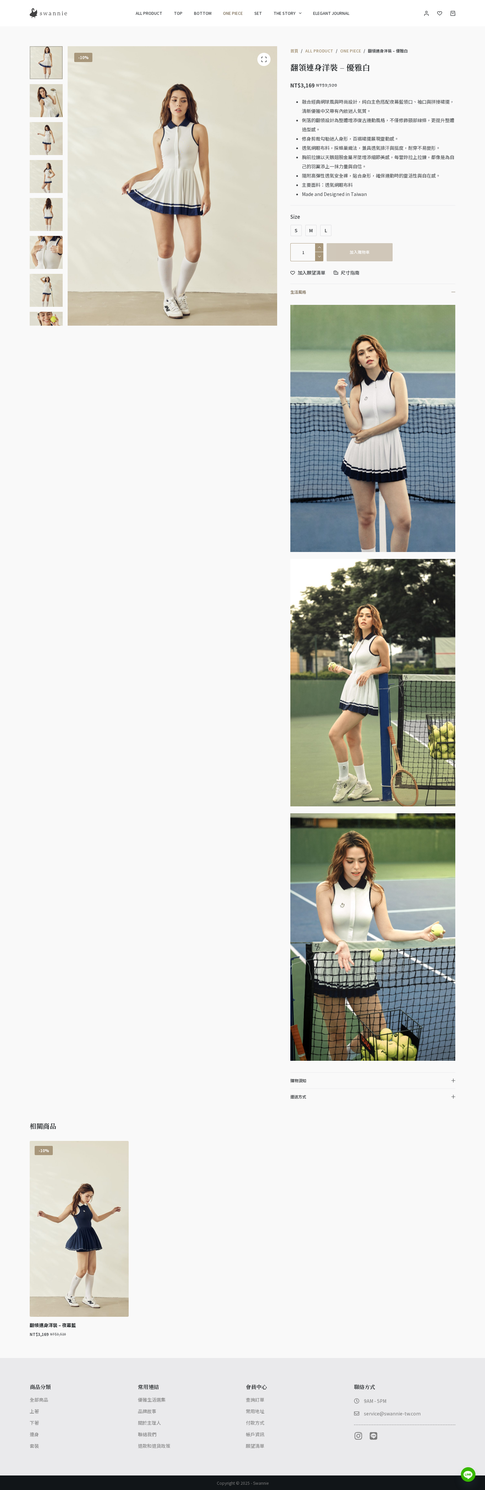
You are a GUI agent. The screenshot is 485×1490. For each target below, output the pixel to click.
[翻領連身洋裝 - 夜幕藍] (79, 1229)
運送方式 (298, 1096)
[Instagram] (358, 1436)
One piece (233, 13)
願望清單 (255, 1445)
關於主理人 (149, 1422)
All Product (149, 13)
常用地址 (255, 1411)
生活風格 (298, 292)
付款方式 (255, 1422)
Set (258, 13)
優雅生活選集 (152, 1399)
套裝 (34, 1445)
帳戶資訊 (255, 1434)
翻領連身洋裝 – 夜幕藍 (53, 1325)
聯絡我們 (147, 1434)
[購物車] (452, 13)
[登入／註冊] (426, 13)
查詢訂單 (255, 1399)
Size (295, 216)
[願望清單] (439, 13)
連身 (34, 1434)
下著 (34, 1422)
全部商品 (39, 1399)
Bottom (202, 13)
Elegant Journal (331, 13)
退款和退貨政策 (154, 1445)
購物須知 (298, 1080)
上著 (34, 1411)
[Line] (373, 1436)
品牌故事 (147, 1411)
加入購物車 (360, 252)
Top (178, 13)
